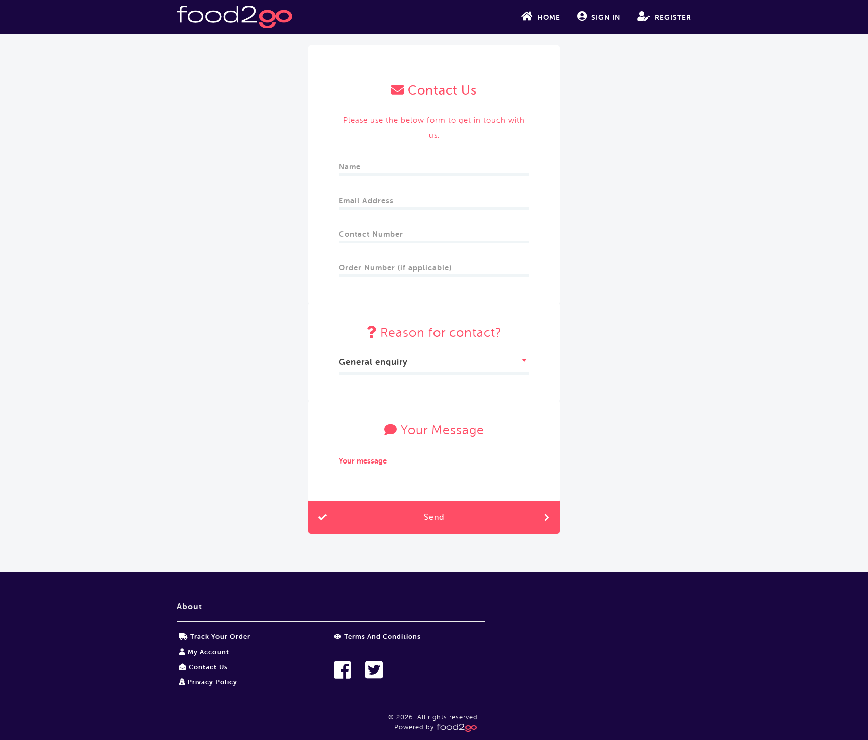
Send (434, 517)
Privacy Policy (212, 682)
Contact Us (208, 667)
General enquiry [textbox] (373, 362)
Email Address (366, 197)
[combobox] (434, 364)
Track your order (220, 636)
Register (673, 17)
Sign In (605, 17)
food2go (234, 17)
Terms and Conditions (382, 636)
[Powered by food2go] (455, 727)
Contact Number (371, 231)
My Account (208, 652)
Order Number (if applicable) (395, 264)
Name (350, 163)
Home (548, 17)
